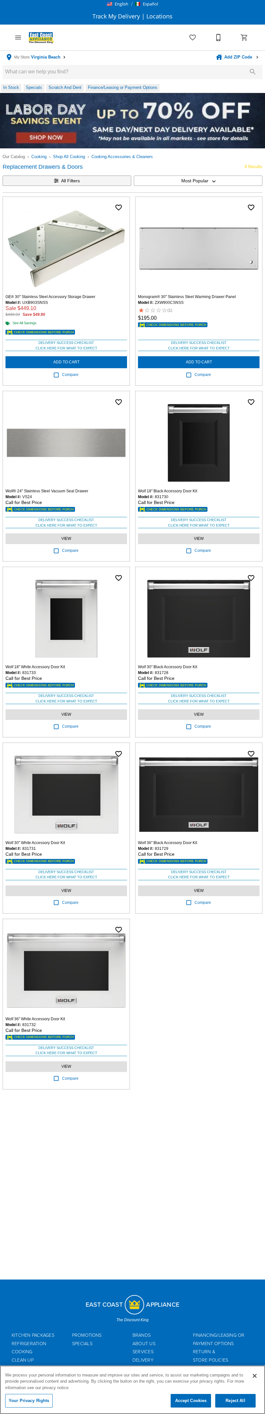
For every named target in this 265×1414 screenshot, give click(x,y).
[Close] (255, 1376)
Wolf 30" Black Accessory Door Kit (167, 667)
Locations (159, 16)
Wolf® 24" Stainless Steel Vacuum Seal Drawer (46, 491)
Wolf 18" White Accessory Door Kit (35, 667)
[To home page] (41, 37)
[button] (117, 3)
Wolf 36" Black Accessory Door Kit (167, 843)
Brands (141, 1335)
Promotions (87, 1335)
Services (143, 1352)
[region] (132, 1390)
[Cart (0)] (244, 37)
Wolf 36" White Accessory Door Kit (35, 1019)
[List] (192, 37)
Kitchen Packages (33, 1335)
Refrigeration (29, 1343)
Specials (82, 1343)
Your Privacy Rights (29, 1400)
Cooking (39, 156)
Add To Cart (66, 362)
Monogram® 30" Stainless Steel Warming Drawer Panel (187, 297)
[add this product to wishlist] (118, 207)
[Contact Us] (218, 37)
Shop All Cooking (69, 156)
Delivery (143, 1360)
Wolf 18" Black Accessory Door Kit (167, 491)
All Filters (70, 180)
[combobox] (198, 181)
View (66, 538)
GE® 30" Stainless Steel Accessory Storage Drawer (50, 297)
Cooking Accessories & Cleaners (122, 156)
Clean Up (23, 1360)
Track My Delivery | (118, 16)
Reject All (235, 1400)
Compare (70, 374)
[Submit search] (253, 72)
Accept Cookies (191, 1400)
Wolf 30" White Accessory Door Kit (35, 843)
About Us (143, 1343)
